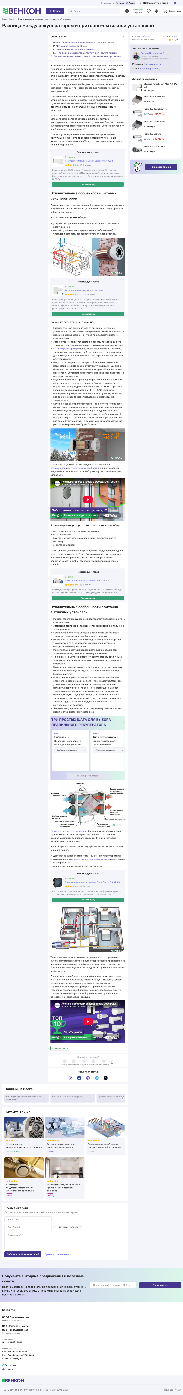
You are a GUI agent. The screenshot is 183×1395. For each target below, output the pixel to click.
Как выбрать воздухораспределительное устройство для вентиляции (20, 1188)
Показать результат (88, 776)
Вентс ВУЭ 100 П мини (154, 96)
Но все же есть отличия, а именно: (76, 49)
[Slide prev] (7, 1098)
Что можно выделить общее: (71, 46)
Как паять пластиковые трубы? (67, 1096)
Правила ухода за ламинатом (112, 1096)
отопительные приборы (84, 468)
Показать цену (88, 184)
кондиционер (58, 468)
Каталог (56, 11)
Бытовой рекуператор (65, 348)
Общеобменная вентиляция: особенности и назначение (61, 1145)
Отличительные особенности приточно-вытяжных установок (87, 56)
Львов (132, 3)
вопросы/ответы (60, 1048)
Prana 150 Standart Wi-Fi (155, 109)
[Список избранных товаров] (149, 11)
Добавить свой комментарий (23, 1254)
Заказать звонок (161, 167)
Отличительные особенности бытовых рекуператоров (83, 42)
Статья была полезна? (88, 1057)
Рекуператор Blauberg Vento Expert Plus (84, 290)
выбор (9, 1195)
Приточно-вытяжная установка (68, 831)
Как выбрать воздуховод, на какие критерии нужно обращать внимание (63, 1188)
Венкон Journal (8, 19)
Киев (121, 3)
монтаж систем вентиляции (91, 859)
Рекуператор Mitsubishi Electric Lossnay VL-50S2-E (89, 161)
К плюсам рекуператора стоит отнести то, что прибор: (87, 52)
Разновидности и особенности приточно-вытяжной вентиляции (104, 1145)
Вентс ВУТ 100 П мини (154, 121)
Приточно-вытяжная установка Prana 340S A (87, 580)
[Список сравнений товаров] (156, 11)
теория (51, 1152)
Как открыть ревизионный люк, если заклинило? (23, 1098)
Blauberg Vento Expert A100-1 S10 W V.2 (160, 85)
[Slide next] (122, 1098)
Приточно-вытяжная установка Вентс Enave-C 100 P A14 (92, 882)
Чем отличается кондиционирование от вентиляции (24, 1145)
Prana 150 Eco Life (152, 134)
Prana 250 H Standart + (154, 146)
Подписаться (160, 1285)
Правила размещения (57, 1254)
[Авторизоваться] (127, 11)
